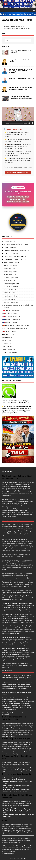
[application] (18, 116)
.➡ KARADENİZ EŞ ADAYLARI (10, 284)
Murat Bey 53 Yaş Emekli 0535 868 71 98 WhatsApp (21, 79)
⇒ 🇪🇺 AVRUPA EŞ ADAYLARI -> (11, 319)
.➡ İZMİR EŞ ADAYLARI (9, 281)
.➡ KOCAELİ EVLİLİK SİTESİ (10, 287)
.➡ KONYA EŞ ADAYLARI (9, 290)
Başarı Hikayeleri (7, 337)
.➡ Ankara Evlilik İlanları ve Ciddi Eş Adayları (15, 250)
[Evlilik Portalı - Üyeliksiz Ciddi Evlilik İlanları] (18, 7)
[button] (33, 10)
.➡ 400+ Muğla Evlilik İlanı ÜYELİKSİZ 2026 (15, 244)
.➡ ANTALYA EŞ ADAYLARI (10, 253)
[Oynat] (4, 123)
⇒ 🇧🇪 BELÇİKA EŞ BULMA (9, 313)
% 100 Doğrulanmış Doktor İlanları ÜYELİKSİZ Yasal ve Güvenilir (17, 306)
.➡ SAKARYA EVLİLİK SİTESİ (10, 302)
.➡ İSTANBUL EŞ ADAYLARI (10, 278)
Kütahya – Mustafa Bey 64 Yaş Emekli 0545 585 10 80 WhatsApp (21, 97)
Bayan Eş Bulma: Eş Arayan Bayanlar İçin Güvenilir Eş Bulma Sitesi (20, 88)
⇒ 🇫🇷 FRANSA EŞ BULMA (9, 322)
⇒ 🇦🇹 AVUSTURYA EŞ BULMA (10, 310)
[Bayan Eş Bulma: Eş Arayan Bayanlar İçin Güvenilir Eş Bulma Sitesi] (4, 91)
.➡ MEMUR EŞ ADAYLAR (9, 293)
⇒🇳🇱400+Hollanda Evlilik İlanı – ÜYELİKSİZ (14, 328)
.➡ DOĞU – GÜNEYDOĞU (9, 265)
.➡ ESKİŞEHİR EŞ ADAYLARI (10, 271)
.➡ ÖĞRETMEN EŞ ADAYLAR (10, 299)
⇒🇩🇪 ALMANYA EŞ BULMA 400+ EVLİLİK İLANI (15, 325)
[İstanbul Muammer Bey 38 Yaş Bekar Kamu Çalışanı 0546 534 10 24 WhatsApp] (4, 73)
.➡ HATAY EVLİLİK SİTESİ (9, 275)
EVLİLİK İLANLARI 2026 (8, 350)
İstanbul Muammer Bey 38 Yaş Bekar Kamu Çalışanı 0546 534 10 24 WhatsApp (20, 70)
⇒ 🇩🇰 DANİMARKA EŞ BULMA (11, 316)
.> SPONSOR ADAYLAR (8, 241)
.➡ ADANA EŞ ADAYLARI (9, 247)
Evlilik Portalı (23, 858)
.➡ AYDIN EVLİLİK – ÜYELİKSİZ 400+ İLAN (14, 256)
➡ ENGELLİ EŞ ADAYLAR (9, 334)
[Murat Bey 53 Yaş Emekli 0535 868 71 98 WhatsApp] (4, 82)
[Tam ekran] (32, 123)
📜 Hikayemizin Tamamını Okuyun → (18, 172)
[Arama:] (18, 40)
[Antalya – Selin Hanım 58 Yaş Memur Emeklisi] (4, 63)
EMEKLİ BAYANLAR (7, 340)
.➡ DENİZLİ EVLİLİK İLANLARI (10, 262)
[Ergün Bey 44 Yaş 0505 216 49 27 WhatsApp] (5, 54)
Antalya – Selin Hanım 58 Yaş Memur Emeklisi (20, 60)
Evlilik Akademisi (7, 346)
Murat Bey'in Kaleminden (10, 353)
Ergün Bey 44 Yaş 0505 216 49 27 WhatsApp (21, 51)
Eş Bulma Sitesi (6, 343)
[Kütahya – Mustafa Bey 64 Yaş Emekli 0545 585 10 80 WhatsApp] (5, 100)
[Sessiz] (29, 123)
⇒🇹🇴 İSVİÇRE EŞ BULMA (9, 331)
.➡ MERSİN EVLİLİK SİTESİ (9, 296)
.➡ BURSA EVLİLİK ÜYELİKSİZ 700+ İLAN (14, 259)
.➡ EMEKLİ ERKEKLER (8, 268)
